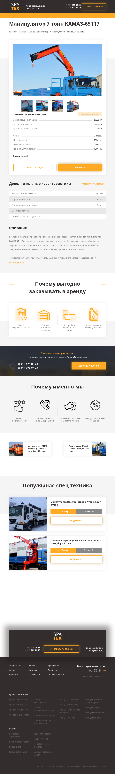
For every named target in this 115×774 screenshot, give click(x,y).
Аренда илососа (67, 717)
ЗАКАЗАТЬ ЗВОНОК (95, 6)
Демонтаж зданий (43, 733)
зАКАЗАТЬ (80, 167)
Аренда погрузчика (18, 704)
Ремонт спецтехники (19, 741)
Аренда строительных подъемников (44, 722)
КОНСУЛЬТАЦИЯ (35, 167)
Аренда (22, 31)
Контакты (33, 670)
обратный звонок (89, 365)
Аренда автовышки (69, 699)
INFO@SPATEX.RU (33, 8)
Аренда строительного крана (44, 709)
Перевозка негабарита (14, 735)
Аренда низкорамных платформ (70, 711)
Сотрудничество (56, 674)
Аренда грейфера (93, 717)
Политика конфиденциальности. (93, 676)
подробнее (76, 520)
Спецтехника (15, 665)
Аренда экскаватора (44, 715)
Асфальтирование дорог (43, 753)
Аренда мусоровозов (95, 712)
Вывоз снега (15, 746)
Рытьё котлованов (18, 752)
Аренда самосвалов (69, 704)
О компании (34, 674)
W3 (104, 670)
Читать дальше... (17, 262)
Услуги (32, 665)
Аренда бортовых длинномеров (93, 701)
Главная (13, 31)
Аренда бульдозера (18, 709)
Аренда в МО (54, 665)
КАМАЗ (24, 156)
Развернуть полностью (92, 183)
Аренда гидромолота (19, 714)
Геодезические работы (41, 745)
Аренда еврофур (93, 707)
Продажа (13, 674)
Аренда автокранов (18, 699)
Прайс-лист (53, 670)
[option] (57, 79)
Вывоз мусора (41, 738)
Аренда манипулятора (39, 31)
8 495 (73, 5)
